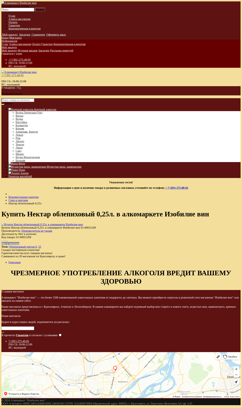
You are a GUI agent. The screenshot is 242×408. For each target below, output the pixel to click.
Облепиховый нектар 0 (23, 246)
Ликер (19, 134)
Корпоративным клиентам (25, 28)
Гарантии (14, 25)
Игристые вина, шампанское (63, 166)
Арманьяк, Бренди (27, 131)
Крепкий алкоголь (44, 109)
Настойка (21, 122)
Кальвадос (22, 125)
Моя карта (15, 37)
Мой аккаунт (9, 47)
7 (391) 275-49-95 (19, 341)
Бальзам (20, 160)
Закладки (43, 50)
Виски (19, 115)
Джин (19, 147)
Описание (15, 262)
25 (39, 246)
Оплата (13, 22)
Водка (19, 118)
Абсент (20, 141)
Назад (5, 37)
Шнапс (20, 154)
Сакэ (18, 150)
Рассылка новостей (61, 50)
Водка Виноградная (28, 157)
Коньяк (20, 128)
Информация (9, 40)
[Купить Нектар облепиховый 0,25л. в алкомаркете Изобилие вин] (42, 224)
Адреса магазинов (19, 19)
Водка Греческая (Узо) (29, 112)
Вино (21, 163)
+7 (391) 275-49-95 (20, 59)
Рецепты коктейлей (20, 176)
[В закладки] (2, 241)
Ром (18, 138)
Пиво (21, 169)
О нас (12, 15)
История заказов (28, 50)
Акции (24, 173)
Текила (20, 144)
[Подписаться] (2, 332)
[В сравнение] (6, 241)
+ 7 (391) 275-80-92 (176, 187)
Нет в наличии (10, 243)
